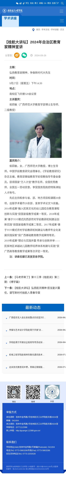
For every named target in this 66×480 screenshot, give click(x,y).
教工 (36, 3)
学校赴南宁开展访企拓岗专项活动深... (26, 342)
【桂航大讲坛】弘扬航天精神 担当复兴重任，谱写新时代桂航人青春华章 (32, 290)
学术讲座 (55, 30)
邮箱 (41, 3)
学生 (27, 3)
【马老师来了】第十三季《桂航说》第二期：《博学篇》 (31, 279)
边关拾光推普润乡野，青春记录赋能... (26, 367)
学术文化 (45, 30)
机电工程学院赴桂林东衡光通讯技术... (26, 354)
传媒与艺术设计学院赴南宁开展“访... (26, 330)
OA (45, 3)
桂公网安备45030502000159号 (37, 469)
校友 (32, 3)
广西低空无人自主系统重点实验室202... (27, 317)
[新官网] (12, 11)
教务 (49, 3)
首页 (38, 30)
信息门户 (55, 3)
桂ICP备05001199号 (44, 466)
